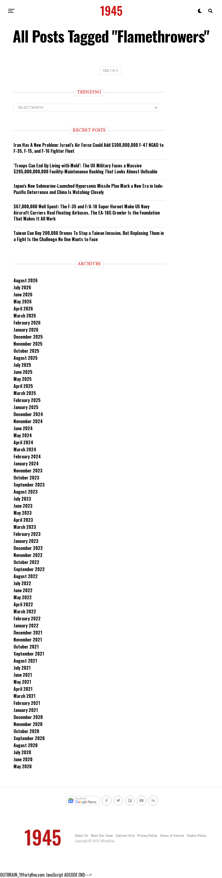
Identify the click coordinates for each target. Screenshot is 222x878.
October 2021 (26, 646)
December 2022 (28, 548)
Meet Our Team (102, 835)
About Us (81, 835)
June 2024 (23, 428)
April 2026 (23, 308)
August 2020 (26, 745)
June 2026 (23, 294)
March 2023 (25, 527)
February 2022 (27, 618)
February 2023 (27, 534)
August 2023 (26, 491)
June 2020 (23, 759)
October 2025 (26, 351)
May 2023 (23, 513)
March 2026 (25, 315)
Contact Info (125, 835)
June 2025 (23, 372)
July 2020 (22, 752)
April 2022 (23, 604)
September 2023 (29, 484)
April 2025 (23, 386)
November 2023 (28, 470)
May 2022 (23, 597)
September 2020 (29, 738)
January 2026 (26, 329)
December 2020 (28, 717)
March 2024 (25, 449)
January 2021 (26, 710)
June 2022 (23, 590)
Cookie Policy (196, 835)
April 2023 (23, 520)
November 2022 (28, 555)
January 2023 (26, 541)
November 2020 (28, 724)
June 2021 (23, 675)
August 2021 (25, 660)
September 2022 (29, 569)
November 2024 (28, 421)
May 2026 (23, 301)
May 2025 (23, 379)
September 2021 (29, 653)
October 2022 (26, 562)
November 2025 (28, 344)
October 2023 (26, 477)
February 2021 (27, 703)
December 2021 (28, 632)
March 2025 (25, 393)
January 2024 (26, 463)
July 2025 (22, 365)
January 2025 (26, 407)
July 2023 (22, 498)
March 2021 (24, 696)
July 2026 (22, 287)
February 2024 (27, 456)
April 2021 (23, 689)
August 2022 (26, 576)
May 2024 (23, 435)
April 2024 (23, 442)
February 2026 (27, 322)
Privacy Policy (147, 835)
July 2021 (22, 668)
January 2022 (26, 625)
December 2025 (28, 336)
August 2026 (26, 280)
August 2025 (26, 358)
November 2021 (28, 639)
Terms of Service (172, 835)
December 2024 (28, 414)
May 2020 (23, 766)
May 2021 (22, 682)
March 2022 (25, 611)
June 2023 (23, 506)
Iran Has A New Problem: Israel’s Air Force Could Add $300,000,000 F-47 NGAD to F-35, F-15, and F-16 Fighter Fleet (89, 148)
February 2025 (27, 400)
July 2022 (22, 583)
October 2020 (26, 731)
